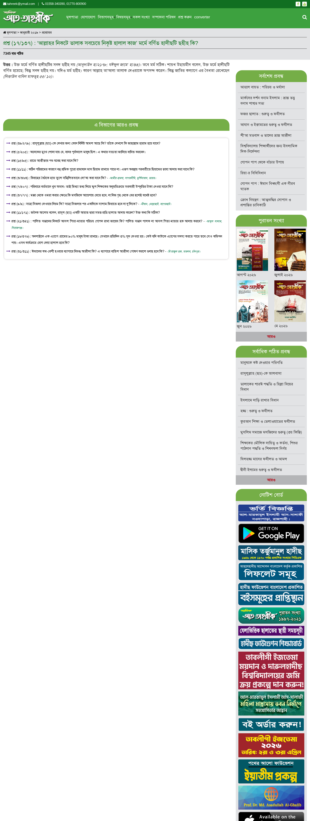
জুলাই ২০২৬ (283, 275)
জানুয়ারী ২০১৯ (29, 32)
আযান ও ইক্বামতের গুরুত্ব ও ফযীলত (266, 124)
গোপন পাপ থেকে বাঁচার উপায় (262, 162)
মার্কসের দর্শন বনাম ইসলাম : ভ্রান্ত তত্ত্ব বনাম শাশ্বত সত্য (267, 101)
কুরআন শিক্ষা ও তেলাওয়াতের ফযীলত (267, 421)
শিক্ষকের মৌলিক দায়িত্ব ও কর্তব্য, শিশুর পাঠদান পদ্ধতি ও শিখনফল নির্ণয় (269, 446)
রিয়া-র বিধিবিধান (253, 173)
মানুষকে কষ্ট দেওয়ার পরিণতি (261, 362)
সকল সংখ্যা (141, 17)
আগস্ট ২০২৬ (246, 275)
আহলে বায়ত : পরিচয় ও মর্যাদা (262, 87)
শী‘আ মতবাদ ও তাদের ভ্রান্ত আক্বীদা (265, 135)
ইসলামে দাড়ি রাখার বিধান (259, 400)
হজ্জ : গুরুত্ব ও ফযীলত (256, 411)
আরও (271, 336)
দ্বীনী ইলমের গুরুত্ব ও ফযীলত (261, 469)
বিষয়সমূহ (123, 17)
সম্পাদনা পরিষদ (164, 17)
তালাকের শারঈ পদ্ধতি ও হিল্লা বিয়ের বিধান (266, 387)
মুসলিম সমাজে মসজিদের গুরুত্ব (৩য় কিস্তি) (271, 432)
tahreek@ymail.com (21, 4)
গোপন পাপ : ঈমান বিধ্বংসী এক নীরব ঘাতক (267, 186)
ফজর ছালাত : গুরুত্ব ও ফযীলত (262, 114)
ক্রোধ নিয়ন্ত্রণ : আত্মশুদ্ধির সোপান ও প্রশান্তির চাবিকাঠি (265, 202)
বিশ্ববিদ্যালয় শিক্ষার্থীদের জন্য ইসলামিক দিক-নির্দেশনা (268, 149)
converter (202, 17)
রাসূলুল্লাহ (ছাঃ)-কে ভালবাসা (261, 373)
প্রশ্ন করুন (185, 17)
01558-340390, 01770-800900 (65, 4)
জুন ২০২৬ (244, 326)
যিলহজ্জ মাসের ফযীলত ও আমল (263, 459)
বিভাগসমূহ (106, 17)
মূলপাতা (72, 17)
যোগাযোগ (88, 17)
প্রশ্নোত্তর (47, 32)
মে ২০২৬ (281, 326)
